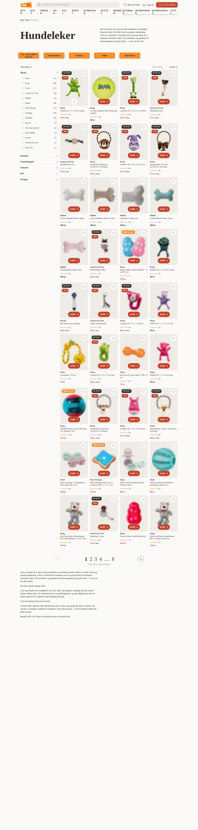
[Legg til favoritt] (83, 74)
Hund (27, 20)
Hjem (22, 20)
